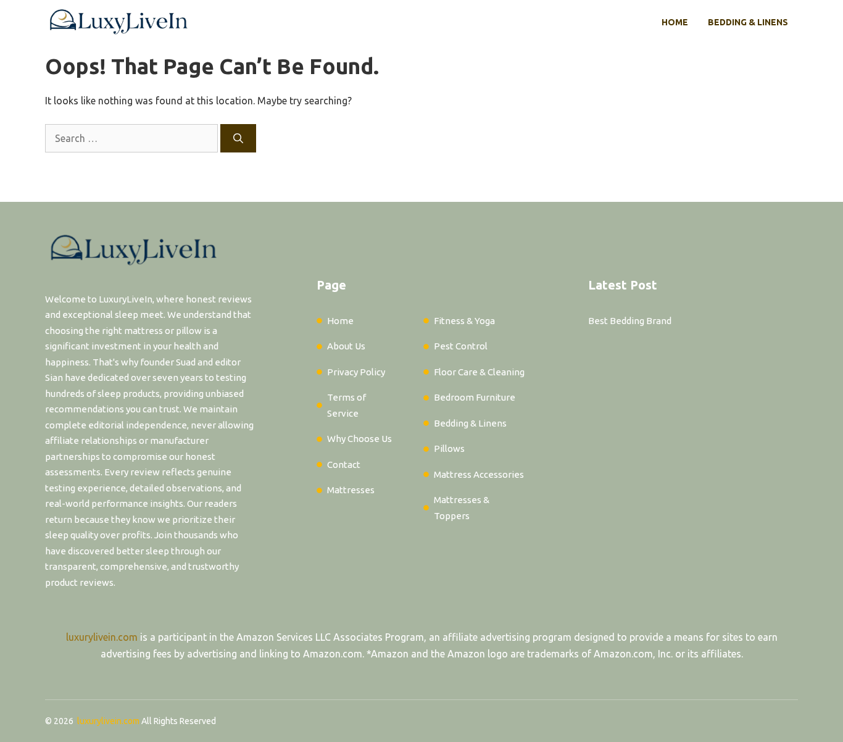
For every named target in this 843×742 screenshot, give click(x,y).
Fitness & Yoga (464, 320)
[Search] (238, 138)
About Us (346, 346)
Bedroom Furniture (474, 397)
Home (675, 22)
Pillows (449, 448)
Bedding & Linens (748, 22)
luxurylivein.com (102, 637)
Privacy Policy (356, 372)
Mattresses (351, 490)
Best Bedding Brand (629, 320)
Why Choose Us (359, 438)
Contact (343, 464)
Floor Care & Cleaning (479, 372)
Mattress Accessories (479, 474)
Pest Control (461, 346)
